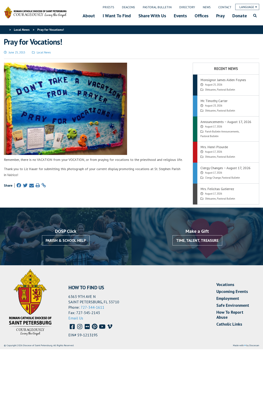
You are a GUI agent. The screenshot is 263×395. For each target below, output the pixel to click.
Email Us (75, 318)
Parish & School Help (66, 240)
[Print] (38, 185)
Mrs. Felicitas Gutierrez (217, 189)
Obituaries (210, 89)
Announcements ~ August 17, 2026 (225, 122)
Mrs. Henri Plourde (214, 147)
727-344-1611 (92, 307)
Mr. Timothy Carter (214, 101)
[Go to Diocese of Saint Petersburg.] (5, 30)
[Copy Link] (44, 185)
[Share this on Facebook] (19, 185)
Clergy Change (213, 177)
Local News (44, 52)
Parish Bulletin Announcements (222, 131)
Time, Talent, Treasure (197, 240)
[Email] (31, 185)
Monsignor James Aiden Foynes (223, 80)
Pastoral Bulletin (226, 89)
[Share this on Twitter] (25, 185)
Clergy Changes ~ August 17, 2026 (225, 168)
